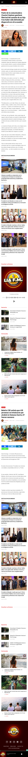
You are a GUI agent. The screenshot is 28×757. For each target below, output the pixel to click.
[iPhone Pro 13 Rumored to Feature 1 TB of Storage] (5, 320)
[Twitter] (12, 51)
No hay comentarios (20, 25)
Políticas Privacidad (14, 748)
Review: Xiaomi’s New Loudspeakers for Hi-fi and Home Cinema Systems (14, 396)
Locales (3, 407)
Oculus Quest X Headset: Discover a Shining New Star (18, 311)
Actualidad (4, 9)
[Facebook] (4, 51)
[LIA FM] (14, 2)
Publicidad (13, 746)
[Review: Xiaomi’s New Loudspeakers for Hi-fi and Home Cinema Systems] (14, 387)
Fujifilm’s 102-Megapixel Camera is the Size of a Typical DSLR (18, 326)
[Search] (26, 2)
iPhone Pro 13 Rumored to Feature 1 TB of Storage (18, 319)
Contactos (20, 746)
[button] (14, 301)
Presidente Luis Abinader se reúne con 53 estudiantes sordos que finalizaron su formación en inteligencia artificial (13, 202)
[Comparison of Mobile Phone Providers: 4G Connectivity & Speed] (14, 343)
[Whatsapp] (4, 54)
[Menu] (2, 2)
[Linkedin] (19, 51)
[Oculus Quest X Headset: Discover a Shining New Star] (5, 312)
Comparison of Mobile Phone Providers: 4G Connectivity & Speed (13, 353)
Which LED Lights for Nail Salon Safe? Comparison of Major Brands (15, 374)
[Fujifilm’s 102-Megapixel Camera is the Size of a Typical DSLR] (5, 327)
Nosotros (6, 746)
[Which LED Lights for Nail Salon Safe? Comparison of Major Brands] (14, 365)
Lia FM (6, 25)
